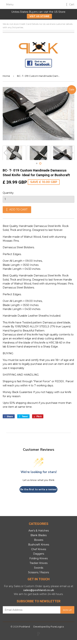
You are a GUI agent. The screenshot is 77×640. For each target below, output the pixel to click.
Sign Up (67, 610)
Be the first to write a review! (38, 489)
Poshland (24, 626)
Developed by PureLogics (48, 626)
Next (72, 153)
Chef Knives (38, 549)
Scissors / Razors (38, 572)
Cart (71, 4)
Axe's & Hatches (38, 530)
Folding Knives (38, 558)
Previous (5, 153)
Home (6, 75)
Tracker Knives (38, 563)
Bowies (38, 540)
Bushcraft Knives (38, 544)
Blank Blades (38, 535)
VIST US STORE (39, 16)
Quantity (8, 192)
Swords (38, 567)
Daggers (38, 553)
